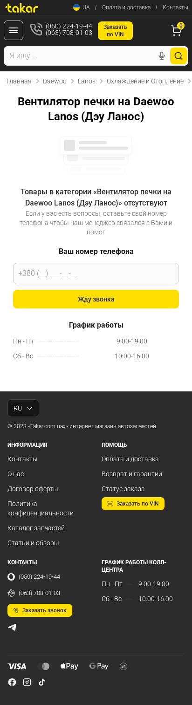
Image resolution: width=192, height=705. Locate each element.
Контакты (175, 7)
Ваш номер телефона (96, 251)
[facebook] (12, 682)
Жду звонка (96, 299)
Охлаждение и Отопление (145, 81)
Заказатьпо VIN (115, 31)
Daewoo (55, 81)
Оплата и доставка (126, 7)
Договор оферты (32, 489)
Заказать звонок (44, 610)
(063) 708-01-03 (39, 592)
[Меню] (13, 30)
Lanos (87, 81)
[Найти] (178, 56)
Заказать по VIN (138, 503)
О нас (15, 474)
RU (18, 408)
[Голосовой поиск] (161, 56)
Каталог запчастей (36, 528)
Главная (19, 81)
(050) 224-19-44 (39, 576)
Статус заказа (123, 489)
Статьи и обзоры (33, 543)
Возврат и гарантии (132, 474)
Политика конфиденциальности (40, 508)
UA (86, 7)
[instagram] (27, 682)
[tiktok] (42, 682)
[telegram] (12, 627)
